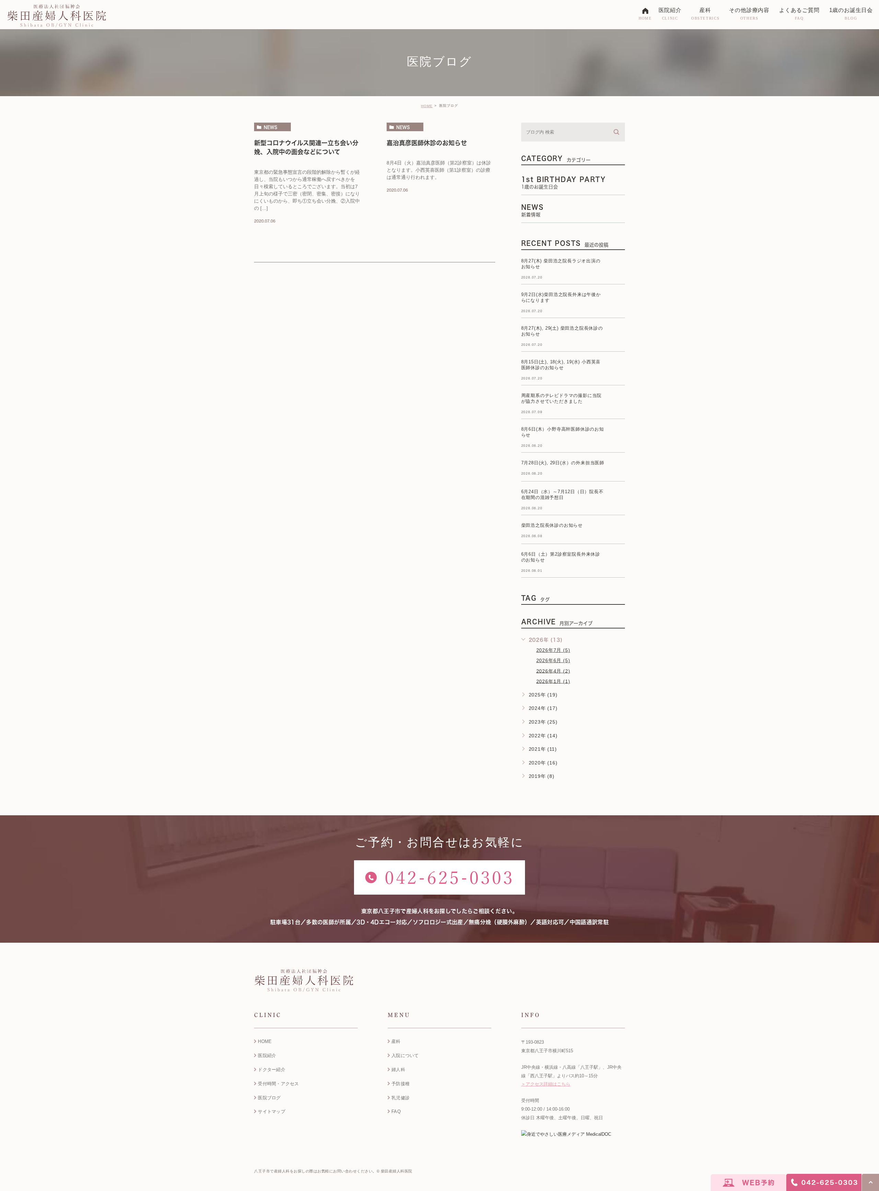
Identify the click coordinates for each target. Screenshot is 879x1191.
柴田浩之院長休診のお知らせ (552, 525)
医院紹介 (267, 1055)
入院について (405, 1055)
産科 (396, 1041)
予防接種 (400, 1083)
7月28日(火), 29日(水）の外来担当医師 (562, 462)
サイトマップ (271, 1111)
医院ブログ (269, 1097)
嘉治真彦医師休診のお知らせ (427, 143)
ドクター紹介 (271, 1069)
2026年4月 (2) (553, 670)
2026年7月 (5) (553, 650)
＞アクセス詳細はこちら (545, 1084)
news (270, 127)
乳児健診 (400, 1097)
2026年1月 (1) (553, 681)
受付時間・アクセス (278, 1083)
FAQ (396, 1111)
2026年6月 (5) (553, 660)
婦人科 (398, 1069)
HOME (427, 106)
